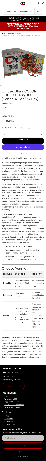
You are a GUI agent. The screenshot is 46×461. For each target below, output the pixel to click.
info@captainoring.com (13, 386)
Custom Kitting (10, 424)
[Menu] (2, 3)
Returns (7, 396)
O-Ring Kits (11, 33)
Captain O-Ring (25, 452)
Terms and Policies (23, 456)
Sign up (23, 445)
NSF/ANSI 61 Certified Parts (14, 404)
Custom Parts (9, 421)
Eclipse (19, 33)
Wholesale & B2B (10, 399)
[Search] (38, 11)
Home (3, 33)
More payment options (23, 153)
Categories (8, 416)
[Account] (38, 3)
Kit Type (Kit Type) (8, 116)
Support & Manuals (11, 402)
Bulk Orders (8, 419)
